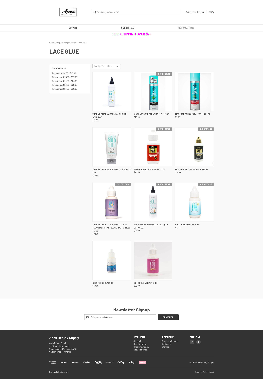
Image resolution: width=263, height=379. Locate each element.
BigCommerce (63, 372)
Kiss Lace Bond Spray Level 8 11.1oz (192, 114)
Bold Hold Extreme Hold (187, 224)
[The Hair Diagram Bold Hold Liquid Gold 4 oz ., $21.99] (111, 92)
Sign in (191, 12)
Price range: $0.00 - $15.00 (64, 73)
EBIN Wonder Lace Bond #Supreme (191, 169)
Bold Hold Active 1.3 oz (145, 283)
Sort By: (97, 66)
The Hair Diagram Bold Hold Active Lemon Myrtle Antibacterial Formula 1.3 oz (111, 227)
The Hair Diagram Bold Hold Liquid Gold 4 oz (151, 226)
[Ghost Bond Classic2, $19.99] (111, 260)
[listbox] (110, 66)
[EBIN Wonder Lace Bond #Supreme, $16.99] (194, 147)
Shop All (73, 28)
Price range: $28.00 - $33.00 (64, 89)
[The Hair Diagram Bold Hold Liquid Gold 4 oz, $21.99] (153, 202)
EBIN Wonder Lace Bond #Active (149, 169)
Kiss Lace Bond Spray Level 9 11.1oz (151, 114)
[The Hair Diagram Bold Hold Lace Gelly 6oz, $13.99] (111, 147)
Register (200, 12)
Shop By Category (186, 28)
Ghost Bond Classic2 (102, 283)
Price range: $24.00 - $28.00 (64, 85)
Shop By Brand (127, 28)
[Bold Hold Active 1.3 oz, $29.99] (153, 260)
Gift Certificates (140, 350)
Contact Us (166, 344)
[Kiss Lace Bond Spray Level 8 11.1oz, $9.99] (194, 92)
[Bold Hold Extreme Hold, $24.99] (194, 202)
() (212, 12)
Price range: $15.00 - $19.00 (64, 77)
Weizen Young (208, 372)
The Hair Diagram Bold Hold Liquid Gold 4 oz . (109, 116)
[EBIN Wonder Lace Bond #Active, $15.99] (153, 147)
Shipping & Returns (170, 341)
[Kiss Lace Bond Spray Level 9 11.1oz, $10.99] (153, 92)
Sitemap (165, 347)
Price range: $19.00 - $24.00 (64, 81)
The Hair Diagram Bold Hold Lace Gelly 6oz (111, 171)
